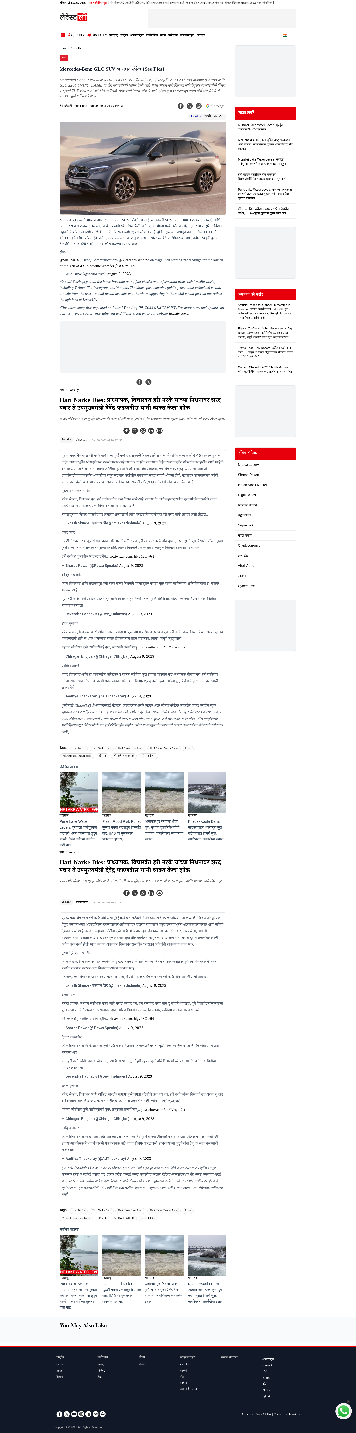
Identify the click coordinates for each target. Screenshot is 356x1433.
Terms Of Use (263, 1415)
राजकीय (60, 1365)
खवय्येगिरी (185, 1365)
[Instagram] (81, 1414)
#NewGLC (77, 266)
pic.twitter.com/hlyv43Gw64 (131, 557)
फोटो (264, 1384)
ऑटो (64, 58)
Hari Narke (79, 749)
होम (62, 390)
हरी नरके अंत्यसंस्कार (124, 756)
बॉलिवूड (101, 1365)
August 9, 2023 (119, 274)
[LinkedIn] (88, 1414)
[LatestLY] (73, 20)
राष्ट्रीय (124, 36)
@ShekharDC (70, 260)
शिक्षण (59, 1377)
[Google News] (96, 1414)
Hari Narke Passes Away (164, 749)
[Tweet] (148, 382)
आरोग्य (183, 1383)
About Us (247, 1415)
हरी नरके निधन (148, 756)
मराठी (208, 116)
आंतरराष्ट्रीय (137, 36)
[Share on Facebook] (139, 382)
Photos (266, 1390)
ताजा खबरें (246, 113)
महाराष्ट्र (113, 36)
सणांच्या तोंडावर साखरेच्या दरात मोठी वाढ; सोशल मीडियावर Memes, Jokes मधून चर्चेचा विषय (197, 3)
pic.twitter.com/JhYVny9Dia (163, 648)
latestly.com (178, 314)
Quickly (78, 36)
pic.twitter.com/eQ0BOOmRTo (111, 266)
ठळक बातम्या (229, 1357)
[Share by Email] (159, 431)
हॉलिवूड (101, 1371)
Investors (294, 1415)
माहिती (59, 1371)
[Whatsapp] (143, 431)
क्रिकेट (142, 1365)
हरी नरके (102, 756)
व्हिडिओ (266, 1397)
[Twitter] (135, 431)
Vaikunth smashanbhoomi (76, 756)
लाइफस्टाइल (187, 36)
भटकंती (183, 1371)
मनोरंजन (173, 36)
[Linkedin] (151, 431)
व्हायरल (201, 36)
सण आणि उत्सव (188, 1389)
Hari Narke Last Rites (130, 749)
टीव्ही (100, 1377)
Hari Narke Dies (101, 749)
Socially (99, 36)
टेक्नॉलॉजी (152, 36)
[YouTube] (74, 1414)
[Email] (103, 1414)
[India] (285, 36)
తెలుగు (218, 116)
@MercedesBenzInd (134, 260)
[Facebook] (126, 431)
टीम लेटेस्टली (66, 106)
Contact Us (280, 1415)
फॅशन (182, 1377)
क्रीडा (163, 36)
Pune (188, 749)
